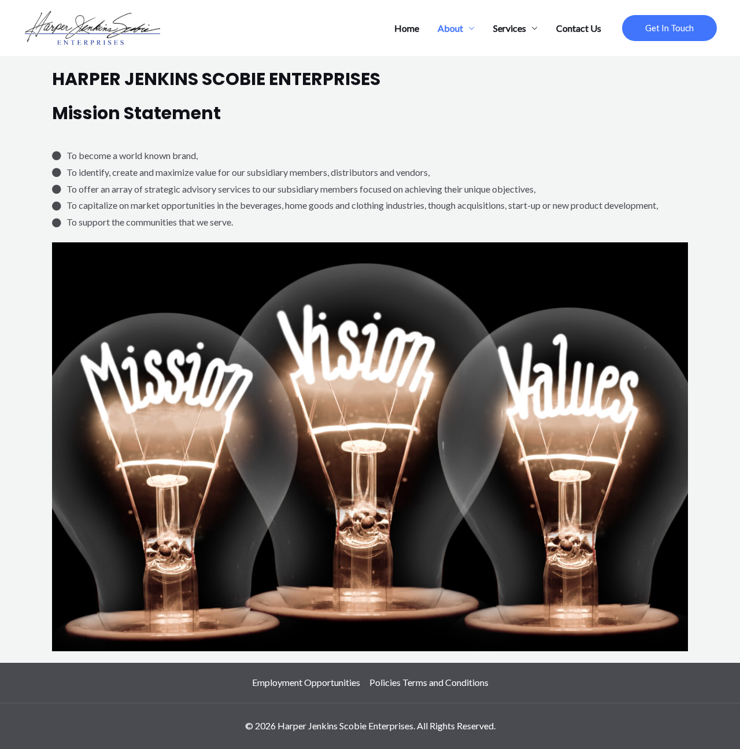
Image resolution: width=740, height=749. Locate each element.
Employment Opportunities (306, 682)
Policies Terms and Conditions (429, 682)
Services (509, 28)
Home (406, 28)
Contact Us (578, 28)
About (450, 28)
